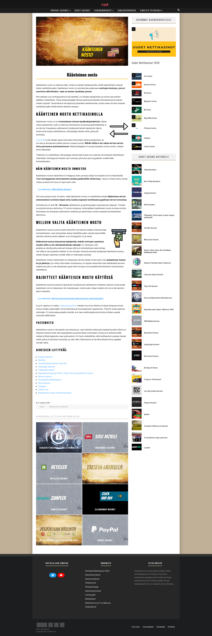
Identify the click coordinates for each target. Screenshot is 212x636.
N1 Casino (147, 92)
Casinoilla (40, 140)
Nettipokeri (90, 598)
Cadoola (147, 138)
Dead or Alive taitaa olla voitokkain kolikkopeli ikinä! (157, 251)
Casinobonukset (103, 10)
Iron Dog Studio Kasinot (153, 391)
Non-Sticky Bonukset (152, 181)
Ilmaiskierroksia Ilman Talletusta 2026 (159, 309)
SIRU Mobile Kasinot (151, 321)
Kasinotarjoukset (93, 591)
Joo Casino (148, 76)
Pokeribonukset (150, 169)
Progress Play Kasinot (152, 379)
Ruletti (146, 414)
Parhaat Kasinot (60, 10)
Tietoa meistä (136, 627)
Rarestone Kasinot (151, 356)
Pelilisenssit (90, 583)
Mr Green (147, 109)
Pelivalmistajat (91, 586)
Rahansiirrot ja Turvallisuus (98, 603)
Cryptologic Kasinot (151, 344)
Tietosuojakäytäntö (148, 627)
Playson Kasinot (150, 402)
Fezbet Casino (149, 146)
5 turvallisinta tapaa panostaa (155, 437)
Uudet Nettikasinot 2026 (146, 63)
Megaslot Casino (150, 101)
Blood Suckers (149, 204)
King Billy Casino (150, 118)
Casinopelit (90, 595)
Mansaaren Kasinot (151, 239)
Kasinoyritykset (92, 579)
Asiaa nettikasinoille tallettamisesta (158, 297)
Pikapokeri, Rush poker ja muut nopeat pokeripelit (159, 216)
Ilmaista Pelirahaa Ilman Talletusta (157, 262)
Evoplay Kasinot (150, 193)
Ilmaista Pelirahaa (150, 10)
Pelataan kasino (150, 128)
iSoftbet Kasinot (150, 228)
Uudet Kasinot (83, 10)
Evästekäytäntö (160, 627)
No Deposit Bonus (151, 367)
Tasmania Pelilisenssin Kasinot (156, 426)
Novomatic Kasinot (151, 332)
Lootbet (147, 447)
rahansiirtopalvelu (68, 305)
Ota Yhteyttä (171, 627)
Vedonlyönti (90, 607)
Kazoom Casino (150, 84)
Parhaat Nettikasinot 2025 (97, 571)
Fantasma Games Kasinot (153, 274)
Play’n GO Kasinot (151, 286)
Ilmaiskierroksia (127, 10)
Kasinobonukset (92, 575)
